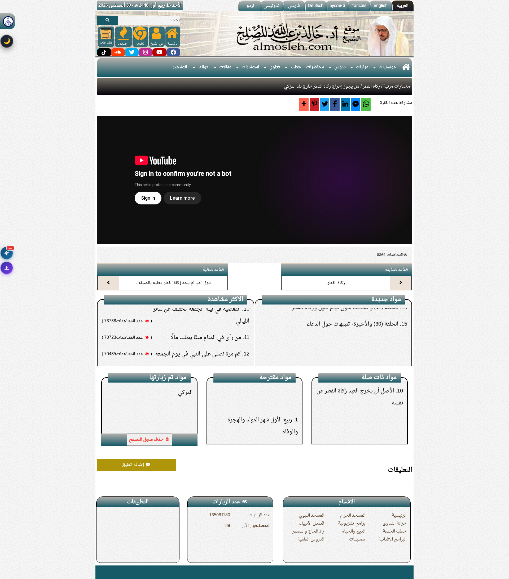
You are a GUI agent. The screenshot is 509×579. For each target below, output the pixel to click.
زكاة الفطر (371, 87)
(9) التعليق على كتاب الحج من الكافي (360, 362)
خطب (296, 67)
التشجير (180, 67)
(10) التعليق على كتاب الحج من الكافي (358, 346)
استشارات (250, 67)
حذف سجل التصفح (147, 440)
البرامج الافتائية (392, 539)
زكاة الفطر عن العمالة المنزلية (365, 433)
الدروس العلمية (310, 539)
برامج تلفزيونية (351, 523)
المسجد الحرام (352, 516)
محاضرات (315, 67)
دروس (340, 67)
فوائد (203, 67)
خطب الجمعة (394, 531)
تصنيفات (357, 539)
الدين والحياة (353, 531)
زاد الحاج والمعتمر (308, 531)
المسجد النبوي (311, 516)
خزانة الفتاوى (394, 523)
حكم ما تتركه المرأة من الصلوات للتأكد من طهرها (187, 336)
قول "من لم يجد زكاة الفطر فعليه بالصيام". (173, 283)
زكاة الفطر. (335, 283)
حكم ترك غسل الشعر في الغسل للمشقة (198, 353)
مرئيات (362, 67)
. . (99, 572)
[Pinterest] (314, 104)
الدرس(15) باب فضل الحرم (262, 406)
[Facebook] (335, 104)
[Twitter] (324, 104)
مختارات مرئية (396, 87)
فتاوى (274, 67)
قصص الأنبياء (311, 523)
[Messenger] (355, 104)
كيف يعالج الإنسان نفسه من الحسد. (202, 320)
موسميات (387, 67)
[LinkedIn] (345, 104)
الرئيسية (399, 516)
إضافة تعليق (133, 465)
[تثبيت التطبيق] (7, 268)
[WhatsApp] (366, 104)
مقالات (225, 67)
